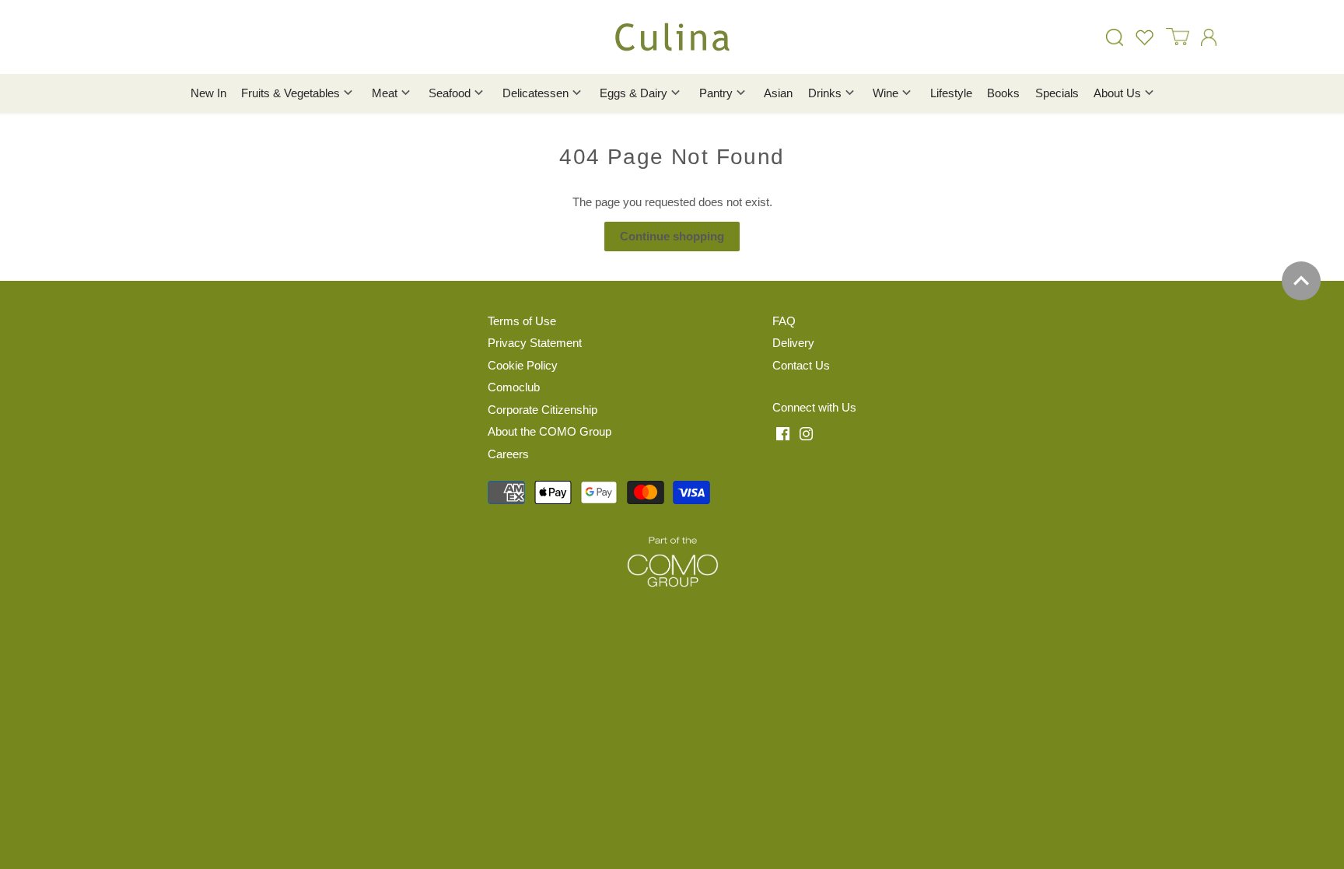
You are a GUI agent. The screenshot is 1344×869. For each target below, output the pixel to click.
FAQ (784, 321)
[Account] (1208, 37)
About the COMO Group (549, 431)
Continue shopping (672, 236)
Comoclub (514, 387)
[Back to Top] (1301, 280)
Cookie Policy (523, 365)
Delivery (793, 342)
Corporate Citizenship (542, 409)
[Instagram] (806, 433)
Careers (508, 454)
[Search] (1114, 37)
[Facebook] (782, 433)
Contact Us (801, 365)
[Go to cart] (1177, 37)
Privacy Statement (535, 342)
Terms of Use (522, 321)
